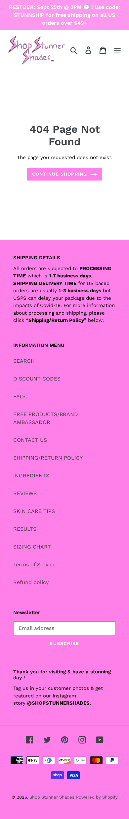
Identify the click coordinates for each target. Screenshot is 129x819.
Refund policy (31, 582)
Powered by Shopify (97, 797)
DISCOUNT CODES (37, 379)
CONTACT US (30, 440)
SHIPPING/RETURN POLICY (48, 458)
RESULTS (24, 529)
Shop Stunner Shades (51, 797)
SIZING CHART (32, 547)
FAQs (19, 396)
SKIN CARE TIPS (34, 511)
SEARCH (24, 361)
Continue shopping (59, 174)
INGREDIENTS (31, 475)
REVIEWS (25, 493)
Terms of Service (34, 564)
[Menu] (117, 50)
